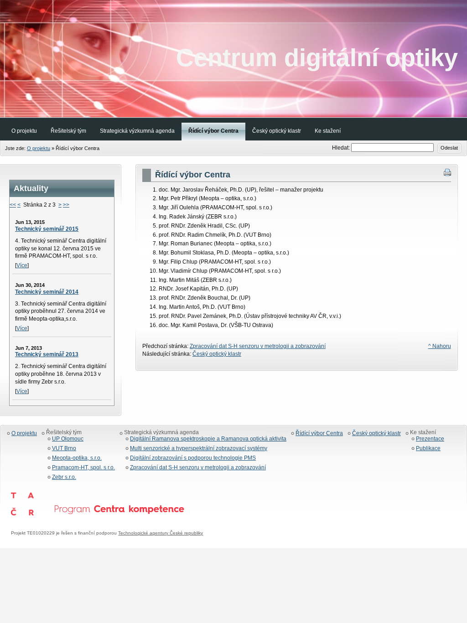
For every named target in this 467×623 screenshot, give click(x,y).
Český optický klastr (216, 354)
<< (13, 205)
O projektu (38, 148)
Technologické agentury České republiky (160, 532)
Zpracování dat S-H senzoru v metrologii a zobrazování (258, 346)
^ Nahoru (439, 346)
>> (66, 205)
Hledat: (341, 148)
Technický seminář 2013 (46, 354)
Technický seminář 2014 (46, 292)
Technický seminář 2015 (46, 229)
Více (21, 265)
